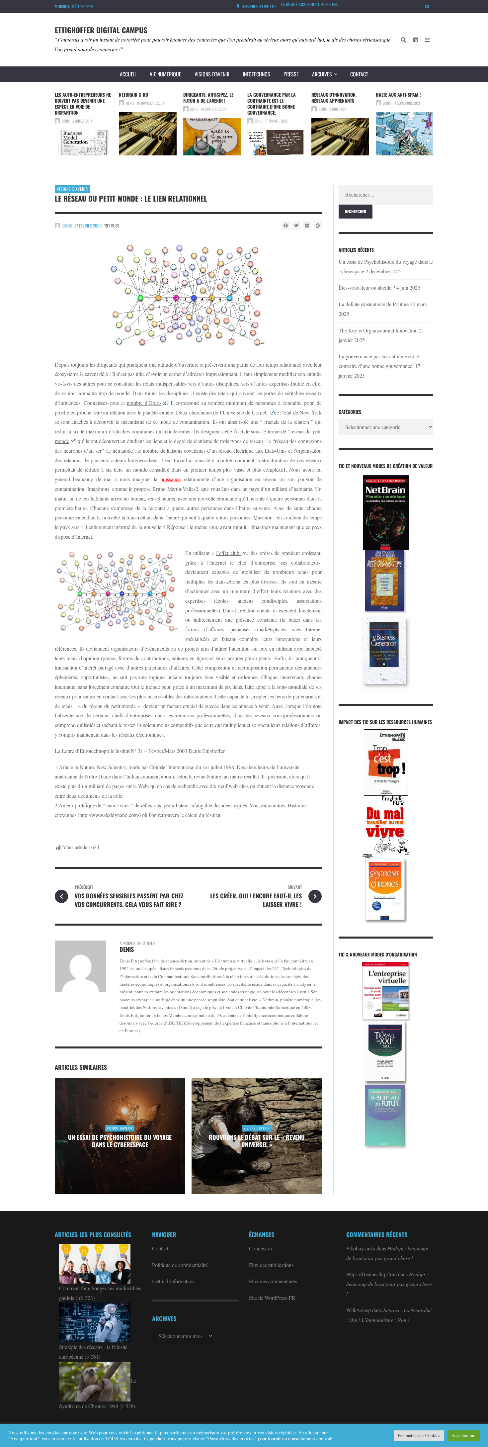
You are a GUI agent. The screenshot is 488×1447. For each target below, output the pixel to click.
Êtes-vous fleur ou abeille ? (367, 287)
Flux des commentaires (273, 1281)
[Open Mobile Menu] (427, 40)
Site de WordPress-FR (272, 1297)
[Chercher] (403, 40)
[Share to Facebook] (286, 225)
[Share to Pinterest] (318, 225)
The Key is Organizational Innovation (378, 330)
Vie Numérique (165, 74)
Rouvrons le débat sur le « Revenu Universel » (257, 1141)
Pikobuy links (360, 1248)
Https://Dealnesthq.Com (371, 1274)
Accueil (128, 74)
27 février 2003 (88, 225)
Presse (291, 74)
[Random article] (427, 6)
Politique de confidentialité (180, 1264)
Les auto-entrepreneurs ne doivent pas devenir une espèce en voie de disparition (83, 103)
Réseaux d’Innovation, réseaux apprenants (334, 97)
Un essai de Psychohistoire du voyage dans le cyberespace (120, 1141)
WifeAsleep (358, 1310)
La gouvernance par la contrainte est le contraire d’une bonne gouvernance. (271, 103)
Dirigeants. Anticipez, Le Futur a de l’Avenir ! (208, 97)
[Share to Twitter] (296, 225)
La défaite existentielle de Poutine (309, 4)
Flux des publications (271, 1264)
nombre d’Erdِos (144, 402)
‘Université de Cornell (245, 412)
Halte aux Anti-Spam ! (398, 94)
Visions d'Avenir (72, 189)
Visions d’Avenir (212, 74)
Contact (359, 74)
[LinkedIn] (415, 40)
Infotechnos (256, 74)
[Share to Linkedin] (307, 225)
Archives (322, 74)
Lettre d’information (173, 1281)
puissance (170, 479)
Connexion (260, 1248)
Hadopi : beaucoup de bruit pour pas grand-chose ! (389, 1284)
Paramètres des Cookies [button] (419, 1435)
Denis (66, 121)
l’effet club (228, 552)
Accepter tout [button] (463, 1435)
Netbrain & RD (133, 94)
